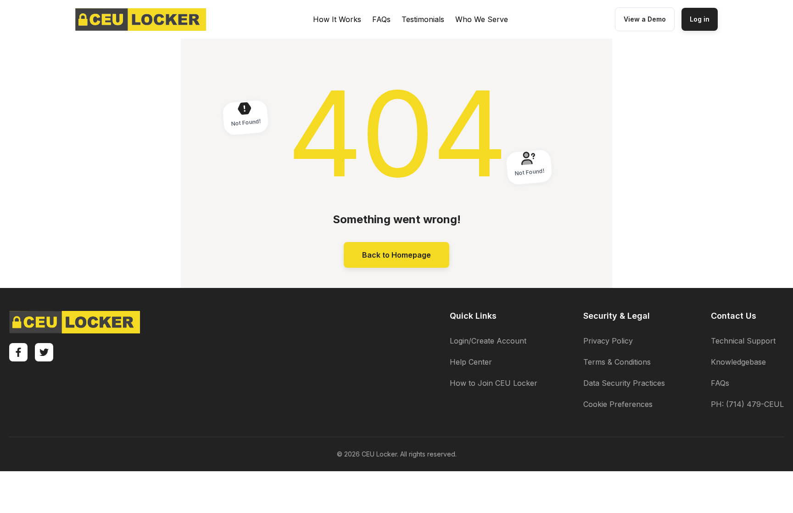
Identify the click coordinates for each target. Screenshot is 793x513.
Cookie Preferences (618, 404)
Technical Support (743, 340)
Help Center (471, 361)
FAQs (381, 19)
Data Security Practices (624, 383)
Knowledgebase (738, 361)
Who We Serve (481, 19)
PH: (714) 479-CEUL (747, 404)
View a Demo (645, 19)
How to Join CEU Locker (493, 383)
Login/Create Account (488, 340)
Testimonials (423, 19)
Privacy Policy (608, 340)
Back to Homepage (396, 254)
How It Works (337, 19)
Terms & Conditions (617, 361)
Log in (699, 19)
